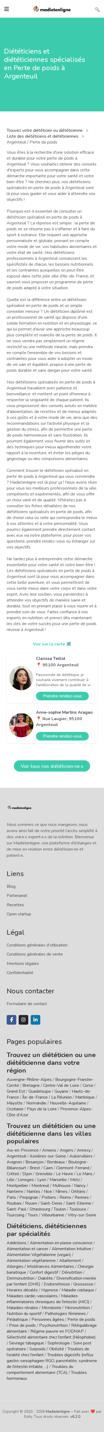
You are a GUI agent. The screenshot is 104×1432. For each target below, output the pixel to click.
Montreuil (40, 1186)
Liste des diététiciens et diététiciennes (43, 136)
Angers (66, 1150)
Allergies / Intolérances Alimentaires (40, 1266)
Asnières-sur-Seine (48, 1156)
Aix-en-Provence (23, 1150)
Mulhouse (62, 1186)
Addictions (16, 1243)
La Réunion (61, 1097)
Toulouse (77, 1209)
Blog (11, 886)
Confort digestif (44, 1272)
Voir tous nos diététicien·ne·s (52, 766)
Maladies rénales (22, 1308)
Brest (35, 1168)
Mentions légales (23, 964)
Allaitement (70, 1261)
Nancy (80, 1186)
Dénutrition (72, 1272)
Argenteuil (16, 1156)
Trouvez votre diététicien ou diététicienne (45, 130)
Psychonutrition (53, 1325)
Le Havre (64, 1174)
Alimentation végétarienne (31, 1261)
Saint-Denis (51, 1203)
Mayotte (15, 1103)
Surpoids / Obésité (46, 1349)
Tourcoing (15, 1215)
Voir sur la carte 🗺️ (52, 644)
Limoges (26, 1180)
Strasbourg (40, 1209)
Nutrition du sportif (24, 1314)
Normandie (36, 1103)
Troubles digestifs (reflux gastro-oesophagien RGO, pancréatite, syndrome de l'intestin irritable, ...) (52, 1361)
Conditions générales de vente (35, 954)
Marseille (58, 1180)
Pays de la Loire (42, 1109)
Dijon (27, 1174)
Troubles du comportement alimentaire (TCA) (40, 1369)
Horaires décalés (22, 1290)
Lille (10, 1180)
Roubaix (14, 1203)
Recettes (15, 905)
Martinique (85, 1097)
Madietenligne (58, 1411)
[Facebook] (11, 1020)
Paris (11, 1197)
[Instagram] (23, 1020)
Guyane (61, 1091)
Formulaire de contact (27, 1004)
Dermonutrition (21, 1278)
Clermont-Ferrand (72, 1168)
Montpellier (17, 1186)
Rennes (82, 1197)
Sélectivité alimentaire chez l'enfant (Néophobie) (51, 1337)
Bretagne (31, 1085)
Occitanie (15, 1109)
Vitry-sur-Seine (82, 1215)
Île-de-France (35, 1097)
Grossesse (83, 1284)
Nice (48, 1191)
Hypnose (49, 1290)
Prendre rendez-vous (62, 696)
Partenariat (17, 896)
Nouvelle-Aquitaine (68, 1103)
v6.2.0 (75, 1416)
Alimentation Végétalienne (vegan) (39, 1255)
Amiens (49, 1150)
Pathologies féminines (65, 1314)
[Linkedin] (35, 1020)
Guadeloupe (40, 1091)
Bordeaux (56, 1162)
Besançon (34, 1162)
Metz (75, 1180)
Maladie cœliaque (78, 1290)
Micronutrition (77, 1308)
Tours (33, 1215)
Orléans (78, 1191)
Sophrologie (58, 1343)
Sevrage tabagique (26, 1343)
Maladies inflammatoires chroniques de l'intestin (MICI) (48, 1299)
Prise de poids (22, 1325)
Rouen (31, 1203)
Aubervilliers (81, 1156)
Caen (48, 1168)
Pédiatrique (17, 1319)
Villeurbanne (52, 1215)
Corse (88, 1085)
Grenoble (44, 1174)
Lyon (41, 1180)
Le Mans (85, 1174)
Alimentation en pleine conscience (61, 1243)
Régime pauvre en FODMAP (57, 1331)
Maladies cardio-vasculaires (32, 1296)
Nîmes (61, 1191)
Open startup (19, 914)
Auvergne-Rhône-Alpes (29, 1080)
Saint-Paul (16, 1209)
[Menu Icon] (6, 9)
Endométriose (57, 1284)
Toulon (60, 1209)
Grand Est (16, 1091)
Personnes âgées (47, 1319)
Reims (65, 1197)
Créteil (13, 1174)
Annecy (84, 1150)
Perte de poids (81, 1319)
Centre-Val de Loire (61, 1085)
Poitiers (49, 1197)
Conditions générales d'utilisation (37, 945)
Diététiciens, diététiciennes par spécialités (47, 1230)
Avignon (14, 1162)
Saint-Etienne (78, 1203)
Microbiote (52, 1308)
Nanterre (15, 1191)
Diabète (45, 1278)
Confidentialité (20, 973)
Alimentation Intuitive (71, 1249)
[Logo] (52, 9)
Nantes (33, 1191)
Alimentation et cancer (27, 1249)
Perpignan (28, 1197)
